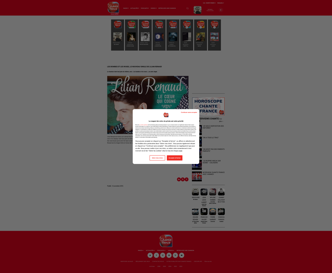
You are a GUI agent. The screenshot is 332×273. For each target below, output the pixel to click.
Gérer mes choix (157, 158)
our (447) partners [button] (143, 124)
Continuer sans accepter (189, 112)
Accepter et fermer (175, 158)
